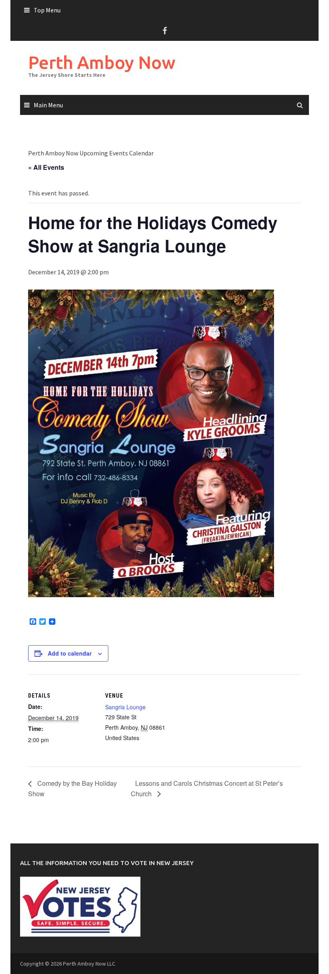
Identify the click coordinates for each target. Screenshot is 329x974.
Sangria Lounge (125, 707)
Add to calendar (69, 653)
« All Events (46, 167)
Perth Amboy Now (101, 62)
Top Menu (47, 10)
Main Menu (48, 105)
